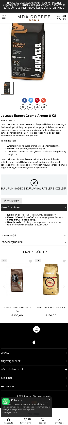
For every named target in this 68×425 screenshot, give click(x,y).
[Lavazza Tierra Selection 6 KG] (17, 279)
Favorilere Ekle (30, 261)
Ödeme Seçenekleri (11, 242)
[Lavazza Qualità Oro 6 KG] (50, 279)
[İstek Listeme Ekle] (23, 107)
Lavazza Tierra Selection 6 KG (17, 309)
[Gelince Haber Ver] (44, 107)
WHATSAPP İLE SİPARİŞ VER (6, 401)
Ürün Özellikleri (10, 207)
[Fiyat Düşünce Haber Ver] (30, 107)
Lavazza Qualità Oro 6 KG (51, 307)
